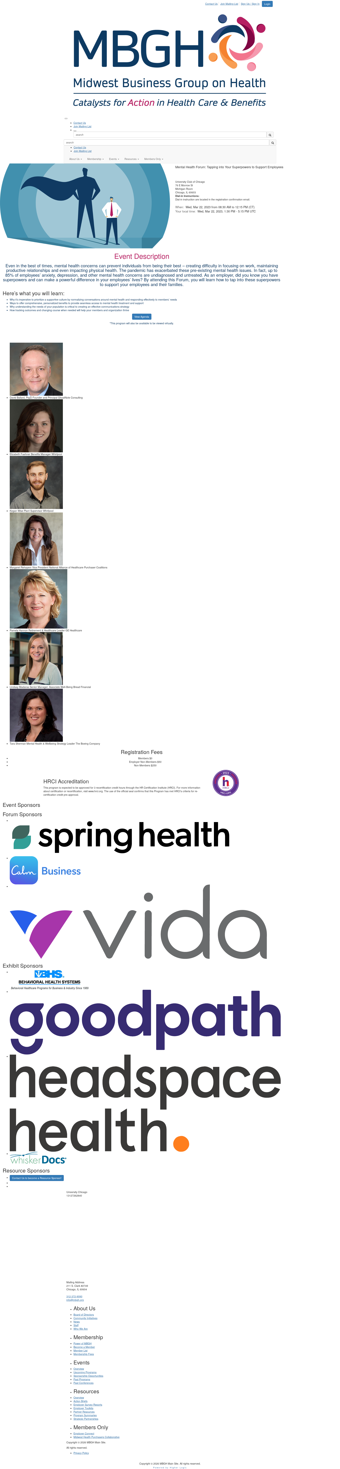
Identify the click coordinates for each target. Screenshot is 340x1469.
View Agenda (141, 316)
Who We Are (80, 1328)
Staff (75, 1325)
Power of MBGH (82, 1343)
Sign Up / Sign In (250, 3)
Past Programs (81, 1379)
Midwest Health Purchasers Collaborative (96, 1437)
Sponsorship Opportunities (88, 1376)
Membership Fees (83, 1354)
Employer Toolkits (83, 1408)
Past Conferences (83, 1383)
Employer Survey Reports (87, 1404)
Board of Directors (83, 1314)
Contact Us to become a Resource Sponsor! (36, 1178)
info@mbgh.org (75, 1300)
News (76, 1321)
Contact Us (211, 3)
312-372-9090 (74, 1296)
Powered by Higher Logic (170, 1467)
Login (267, 4)
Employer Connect (83, 1433)
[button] (76, 158)
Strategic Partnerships (85, 1419)
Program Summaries (85, 1415)
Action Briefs (80, 1401)
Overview (78, 1368)
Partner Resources (84, 1411)
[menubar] (233, 3)
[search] (270, 135)
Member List (80, 1350)
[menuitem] (212, 3)
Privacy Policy (81, 1453)
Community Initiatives (85, 1318)
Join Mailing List (229, 3)
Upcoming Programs (85, 1372)
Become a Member (84, 1347)
